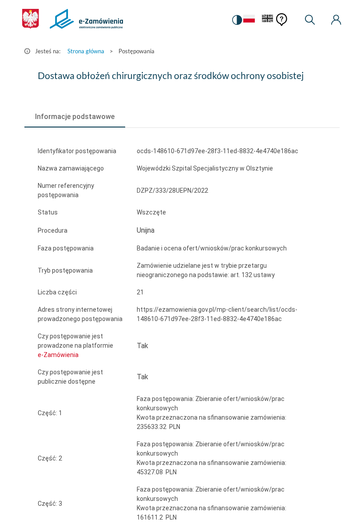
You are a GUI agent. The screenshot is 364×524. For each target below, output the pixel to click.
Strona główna (85, 51)
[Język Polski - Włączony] (249, 20)
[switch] (237, 20)
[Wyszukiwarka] (310, 20)
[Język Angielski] (267, 20)
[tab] (74, 116)
